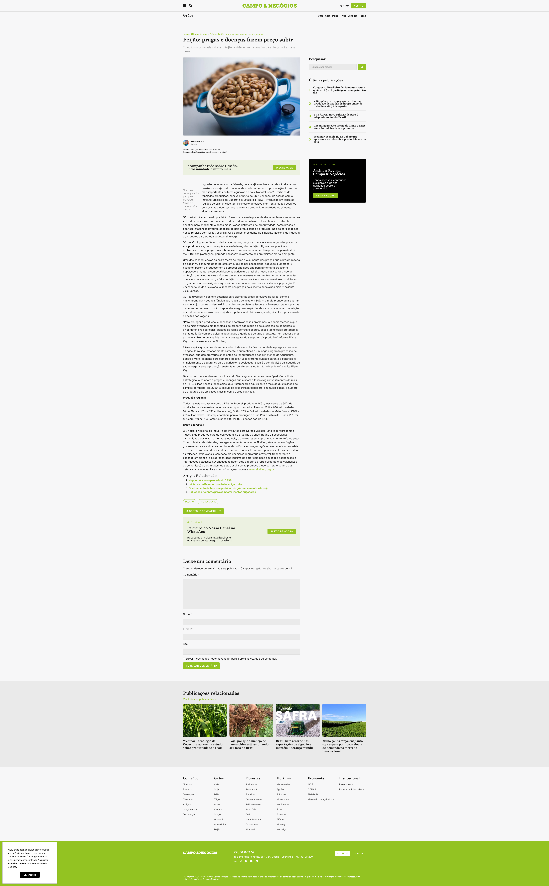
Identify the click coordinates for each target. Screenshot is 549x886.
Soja (327, 15)
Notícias (187, 784)
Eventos (187, 789)
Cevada (218, 809)
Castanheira (251, 824)
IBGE (310, 784)
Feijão (363, 15)
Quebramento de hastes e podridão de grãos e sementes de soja (228, 488)
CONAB (312, 789)
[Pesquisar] (362, 67)
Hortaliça (281, 829)
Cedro (248, 814)
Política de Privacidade (351, 789)
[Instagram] (240, 861)
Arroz (217, 804)
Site (185, 644)
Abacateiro (251, 829)
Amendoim (220, 824)
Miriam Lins (197, 141)
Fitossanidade (208, 501)
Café (320, 15)
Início (186, 34)
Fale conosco (346, 784)
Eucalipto (250, 794)
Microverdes (283, 784)
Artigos (187, 804)
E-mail (188, 629)
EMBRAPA (313, 794)
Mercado (188, 799)
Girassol (218, 819)
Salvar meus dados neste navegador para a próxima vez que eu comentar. (231, 658)
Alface (280, 819)
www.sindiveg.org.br (261, 469)
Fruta (279, 809)
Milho (335, 15)
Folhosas (281, 794)
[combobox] (333, 67)
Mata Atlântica (253, 819)
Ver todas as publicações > (200, 699)
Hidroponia (283, 799)
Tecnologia (189, 814)
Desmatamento (253, 799)
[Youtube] (251, 861)
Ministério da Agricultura (321, 799)
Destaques (188, 794)
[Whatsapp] (235, 861)
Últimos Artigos (199, 34)
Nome (187, 614)
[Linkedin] (256, 861)
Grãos (188, 15)
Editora (194, 144)
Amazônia (250, 809)
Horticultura (283, 804)
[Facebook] (246, 861)
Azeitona (281, 814)
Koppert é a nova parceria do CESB (210, 480)
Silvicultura (251, 784)
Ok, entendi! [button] (30, 875)
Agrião (280, 789)
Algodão (353, 15)
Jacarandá (251, 789)
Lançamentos (190, 809)
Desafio (189, 501)
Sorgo (217, 814)
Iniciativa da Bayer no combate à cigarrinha (215, 484)
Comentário (191, 574)
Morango (281, 824)
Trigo (343, 15)
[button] (184, 6)
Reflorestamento (254, 804)
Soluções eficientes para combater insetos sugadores (222, 491)
